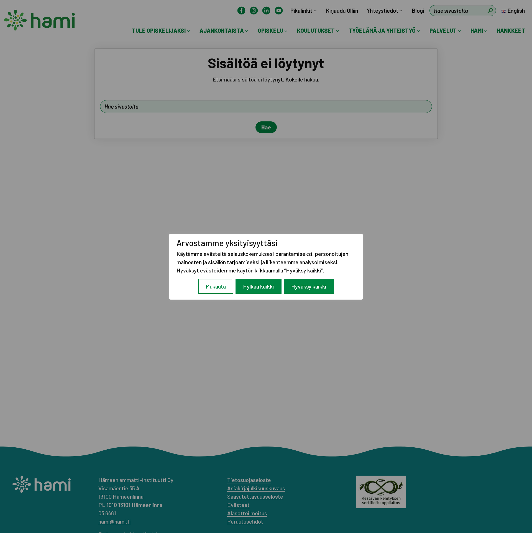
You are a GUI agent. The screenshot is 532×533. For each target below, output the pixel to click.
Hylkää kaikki (258, 286)
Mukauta (216, 286)
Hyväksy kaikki (308, 286)
